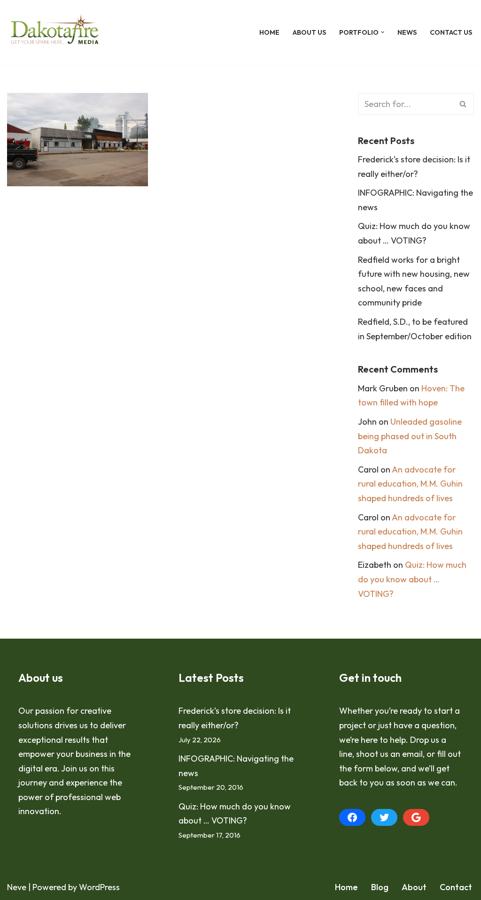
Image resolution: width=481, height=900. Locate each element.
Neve (16, 887)
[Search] (463, 104)
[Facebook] (352, 817)
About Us (309, 32)
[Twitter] (384, 817)
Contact (456, 887)
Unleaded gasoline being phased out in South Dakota (410, 436)
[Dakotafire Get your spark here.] (54, 32)
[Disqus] (168, 336)
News (407, 32)
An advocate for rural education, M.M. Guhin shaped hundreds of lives (410, 483)
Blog (379, 887)
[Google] (416, 817)
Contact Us (451, 32)
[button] (382, 32)
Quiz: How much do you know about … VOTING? (412, 579)
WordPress (99, 887)
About (414, 887)
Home (269, 32)
